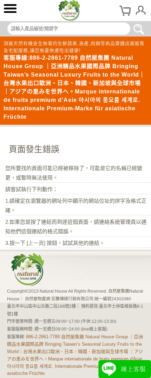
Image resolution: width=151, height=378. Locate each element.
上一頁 (36, 243)
